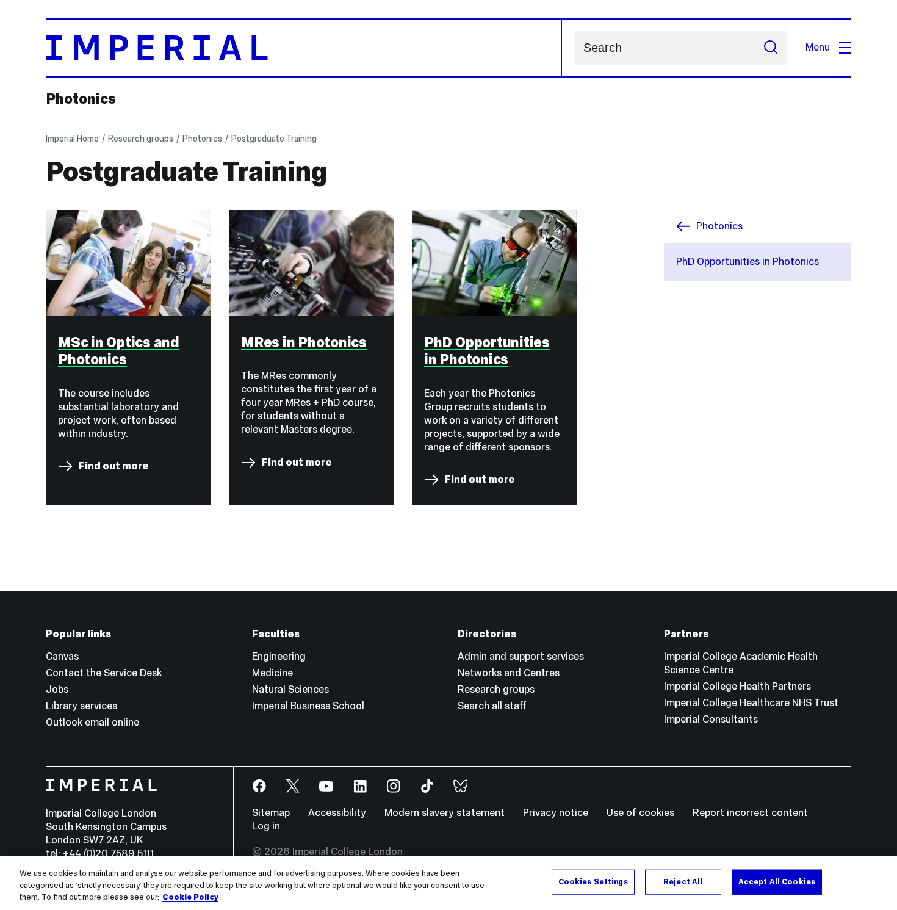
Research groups (140, 138)
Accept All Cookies (776, 881)
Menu (817, 47)
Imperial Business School (308, 705)
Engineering (279, 656)
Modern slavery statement (444, 812)
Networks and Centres (509, 672)
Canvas (62, 656)
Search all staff (492, 705)
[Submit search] (770, 48)
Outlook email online (92, 722)
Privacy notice (555, 812)
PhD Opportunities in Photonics (747, 261)
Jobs (57, 689)
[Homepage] (304, 48)
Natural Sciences (290, 689)
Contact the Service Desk (104, 672)
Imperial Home (72, 138)
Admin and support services (521, 656)
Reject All (682, 881)
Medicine (272, 672)
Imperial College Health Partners (737, 686)
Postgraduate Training (274, 138)
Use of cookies (640, 812)
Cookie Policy (190, 897)
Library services (81, 705)
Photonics (81, 98)
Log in (266, 826)
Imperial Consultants (711, 719)
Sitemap (271, 812)
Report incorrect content (750, 812)
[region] (448, 883)
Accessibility (337, 812)
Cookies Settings (593, 881)
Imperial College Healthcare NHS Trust (751, 702)
